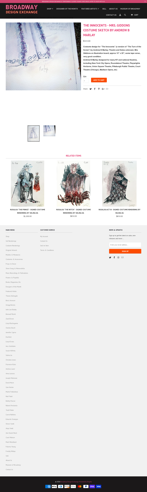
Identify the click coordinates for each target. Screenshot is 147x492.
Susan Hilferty (10, 351)
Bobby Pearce (10, 401)
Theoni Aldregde (12, 296)
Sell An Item (44, 246)
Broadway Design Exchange (69, 482)
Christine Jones (11, 360)
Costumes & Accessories (14, 259)
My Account (44, 236)
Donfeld (8, 337)
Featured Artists (11, 291)
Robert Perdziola (11, 406)
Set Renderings (11, 241)
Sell (7, 456)
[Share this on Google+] (102, 89)
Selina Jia (9, 355)
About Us (9, 460)
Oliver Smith (10, 424)
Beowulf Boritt (11, 314)
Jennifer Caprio (11, 332)
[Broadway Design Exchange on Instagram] (118, 257)
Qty (84, 76)
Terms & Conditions (47, 250)
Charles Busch (10, 328)
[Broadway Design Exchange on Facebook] (114, 257)
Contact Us (9, 469)
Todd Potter (10, 410)
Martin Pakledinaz (12, 392)
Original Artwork (11, 250)
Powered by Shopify (85, 482)
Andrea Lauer (10, 369)
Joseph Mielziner (11, 378)
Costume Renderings (13, 246)
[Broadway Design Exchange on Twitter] (110, 257)
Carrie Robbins (11, 415)
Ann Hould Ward (11, 433)
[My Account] (120, 15)
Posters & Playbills (12, 278)
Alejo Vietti (9, 428)
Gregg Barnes (10, 305)
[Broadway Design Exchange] (22, 9)
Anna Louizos (10, 373)
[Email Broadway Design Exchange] (122, 257)
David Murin (10, 383)
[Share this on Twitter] (90, 89)
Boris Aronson (10, 300)
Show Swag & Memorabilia (15, 268)
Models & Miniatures (13, 255)
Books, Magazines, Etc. (13, 282)
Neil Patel (9, 396)
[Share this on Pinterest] (98, 89)
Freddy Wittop (11, 451)
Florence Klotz (11, 364)
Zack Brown (10, 319)
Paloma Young (11, 447)
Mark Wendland (11, 442)
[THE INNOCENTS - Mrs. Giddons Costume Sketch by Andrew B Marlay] (43, 56)
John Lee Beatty (11, 310)
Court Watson (10, 437)
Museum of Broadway (13, 465)
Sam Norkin (10, 387)
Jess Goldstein (11, 346)
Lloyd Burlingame (12, 323)
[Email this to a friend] (107, 89)
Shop (7, 236)
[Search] (125, 15)
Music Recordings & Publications (17, 273)
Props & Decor (11, 264)
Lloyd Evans (10, 342)
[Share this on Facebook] (94, 89)
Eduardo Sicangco (12, 419)
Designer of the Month (13, 287)
